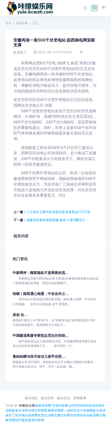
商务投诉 (88, 405)
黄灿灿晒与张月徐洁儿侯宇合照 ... (39, 356)
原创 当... (20, 315)
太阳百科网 (36, 410)
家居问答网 (36, 420)
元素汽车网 (62, 415)
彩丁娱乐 (15, 415)
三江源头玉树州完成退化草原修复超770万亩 (58, 212)
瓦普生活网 (46, 415)
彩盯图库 (21, 420)
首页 (8, 23)
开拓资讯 (76, 415)
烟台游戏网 (30, 415)
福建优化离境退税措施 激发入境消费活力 (55, 220)
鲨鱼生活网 (20, 410)
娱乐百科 (47, 398)
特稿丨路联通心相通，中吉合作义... (40, 294)
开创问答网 (60, 405)
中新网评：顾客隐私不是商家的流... (40, 273)
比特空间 (75, 405)
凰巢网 (49, 410)
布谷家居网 (91, 415)
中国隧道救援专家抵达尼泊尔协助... (40, 335)
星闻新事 (22, 23)
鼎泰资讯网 (43, 405)
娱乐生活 (63, 398)
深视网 (59, 410)
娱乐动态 (31, 398)
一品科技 (70, 410)
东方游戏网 (85, 410)
